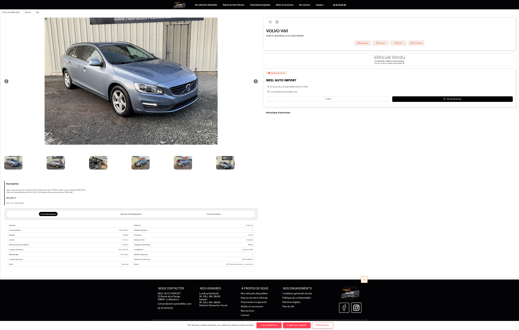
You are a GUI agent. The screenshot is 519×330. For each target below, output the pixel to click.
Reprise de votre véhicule (233, 5)
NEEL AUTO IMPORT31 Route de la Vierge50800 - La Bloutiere (169, 296)
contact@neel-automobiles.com (174, 303)
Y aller (328, 99)
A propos (320, 5)
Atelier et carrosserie (284, 5)
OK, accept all (269, 325)
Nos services (304, 5)
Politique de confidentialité (296, 297)
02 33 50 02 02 (339, 5)
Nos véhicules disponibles (206, 5)
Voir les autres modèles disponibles (389, 63)
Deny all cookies (297, 325)
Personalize (322, 325)
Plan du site (288, 306)
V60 (37, 12)
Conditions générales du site (297, 293)
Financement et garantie (260, 5)
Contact (245, 314)
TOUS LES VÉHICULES (11, 12)
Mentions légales (291, 302)
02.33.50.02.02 (453, 99)
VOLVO (28, 12)
